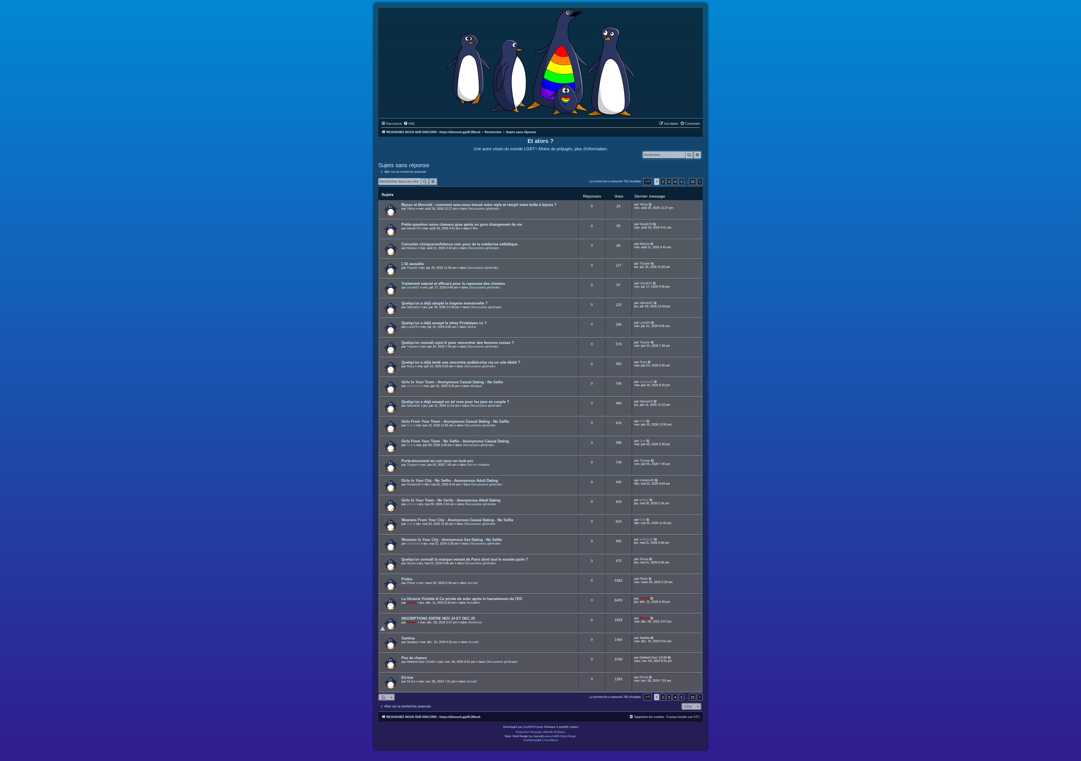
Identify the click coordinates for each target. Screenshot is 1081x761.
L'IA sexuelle (412, 264)
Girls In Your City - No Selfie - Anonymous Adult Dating (449, 480)
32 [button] (692, 181)
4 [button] (675, 181)
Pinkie (406, 579)
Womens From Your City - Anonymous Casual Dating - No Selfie (457, 520)
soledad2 (413, 386)
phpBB (527, 726)
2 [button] (663, 181)
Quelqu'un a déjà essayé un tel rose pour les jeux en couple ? (455, 402)
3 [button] (669, 181)
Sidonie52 (413, 307)
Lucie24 (412, 326)
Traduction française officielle (534, 731)
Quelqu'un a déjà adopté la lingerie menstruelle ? (444, 303)
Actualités (473, 602)
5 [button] (681, 181)
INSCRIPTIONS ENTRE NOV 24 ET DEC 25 (438, 618)
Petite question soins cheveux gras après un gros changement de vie (461, 224)
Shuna (411, 563)
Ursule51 (413, 287)
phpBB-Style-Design (563, 736)
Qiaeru (561, 731)
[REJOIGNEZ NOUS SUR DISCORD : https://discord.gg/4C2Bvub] (540, 61)
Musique (476, 386)
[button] (647, 181)
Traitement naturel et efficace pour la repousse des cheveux (453, 283)
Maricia (412, 248)
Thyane (412, 267)
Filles (474, 228)
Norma (412, 602)
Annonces (475, 622)
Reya (410, 366)
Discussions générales (483, 208)
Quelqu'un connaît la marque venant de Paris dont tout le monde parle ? (464, 559)
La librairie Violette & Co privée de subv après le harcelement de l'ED (461, 599)
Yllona (411, 208)
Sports (471, 326)
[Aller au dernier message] (650, 204)
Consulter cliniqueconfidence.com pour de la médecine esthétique (459, 244)
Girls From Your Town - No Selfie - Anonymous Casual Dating (455, 441)
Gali (410, 425)
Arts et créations (478, 464)
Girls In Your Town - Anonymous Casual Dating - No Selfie (452, 382)
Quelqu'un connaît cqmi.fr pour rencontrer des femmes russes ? (457, 343)
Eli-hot (407, 677)
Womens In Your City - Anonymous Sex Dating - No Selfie (451, 540)
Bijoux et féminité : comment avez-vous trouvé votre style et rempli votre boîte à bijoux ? (479, 205)
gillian (411, 504)
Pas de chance (414, 658)
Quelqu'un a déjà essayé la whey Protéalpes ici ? (444, 323)
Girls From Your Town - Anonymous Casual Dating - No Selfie (455, 421)
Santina (408, 638)
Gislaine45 (414, 484)
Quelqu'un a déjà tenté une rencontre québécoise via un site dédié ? (460, 362)
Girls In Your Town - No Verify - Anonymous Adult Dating (451, 500)
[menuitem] (409, 123)
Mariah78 (413, 228)
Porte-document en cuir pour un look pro (437, 461)
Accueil (472, 583)
